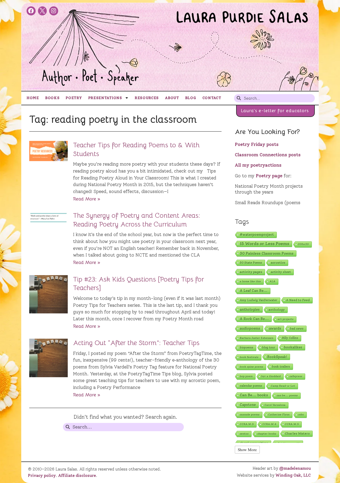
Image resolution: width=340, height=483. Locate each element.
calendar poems (251, 386)
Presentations (105, 97)
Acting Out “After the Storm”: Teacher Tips (136, 343)
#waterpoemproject (257, 235)
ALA (272, 281)
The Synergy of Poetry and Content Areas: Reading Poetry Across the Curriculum (136, 219)
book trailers (281, 366)
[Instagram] (53, 10)
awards (275, 328)
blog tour (268, 347)
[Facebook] (31, 10)
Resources (147, 97)
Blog (190, 97)
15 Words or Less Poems (264, 243)
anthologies (250, 309)
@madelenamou (295, 468)
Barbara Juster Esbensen (256, 338)
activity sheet (281, 272)
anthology (277, 310)
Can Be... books (254, 395)
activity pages (251, 272)
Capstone (248, 405)
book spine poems (251, 366)
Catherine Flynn (279, 414)
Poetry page (269, 175)
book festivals (249, 357)
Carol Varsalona (275, 405)
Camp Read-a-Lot (283, 386)
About (172, 97)
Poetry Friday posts (257, 144)
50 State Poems (251, 262)
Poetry (74, 97)
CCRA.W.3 (247, 424)
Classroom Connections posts (268, 154)
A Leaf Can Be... (253, 291)
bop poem (246, 376)
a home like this (250, 281)
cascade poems (250, 414)
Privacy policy (42, 475)
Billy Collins (290, 338)
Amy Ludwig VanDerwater (258, 300)
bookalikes (293, 347)
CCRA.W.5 (292, 424)
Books (52, 97)
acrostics (278, 262)
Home (33, 97)
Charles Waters (297, 433)
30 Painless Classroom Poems (267, 253)
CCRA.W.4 (269, 424)
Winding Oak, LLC (293, 475)
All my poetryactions (258, 165)
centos (244, 433)
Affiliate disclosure (77, 475)
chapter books (266, 433)
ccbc (301, 414)
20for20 (303, 244)
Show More (247, 449)
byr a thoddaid (271, 376)
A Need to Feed (298, 300)
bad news (297, 328)
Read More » (86, 199)
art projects (286, 319)
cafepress (296, 376)
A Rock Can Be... (254, 319)
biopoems (246, 347)
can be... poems (287, 395)
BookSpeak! (277, 357)
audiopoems (250, 328)
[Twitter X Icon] (42, 10)
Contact (211, 97)
